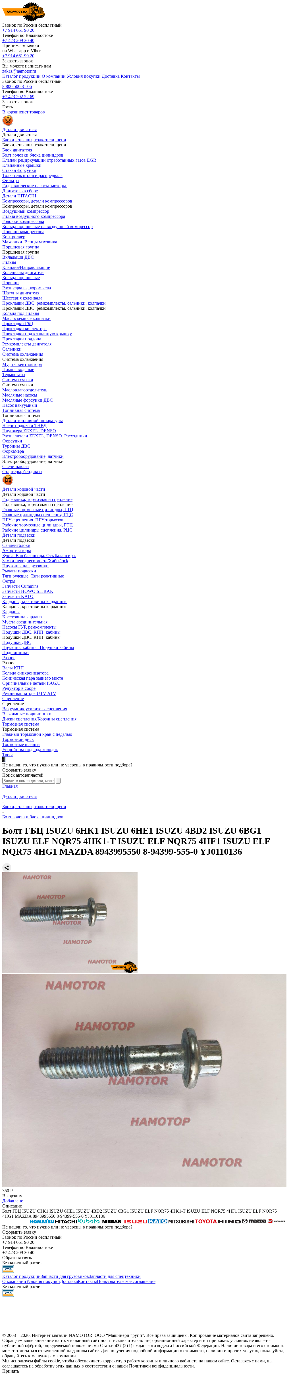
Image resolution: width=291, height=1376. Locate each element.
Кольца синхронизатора (25, 673)
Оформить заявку (19, 770)
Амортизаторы (16, 550)
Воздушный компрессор (25, 211)
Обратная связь (17, 1257)
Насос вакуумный (19, 405)
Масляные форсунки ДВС (27, 400)
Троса (7, 754)
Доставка (69, 1281)
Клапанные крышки (21, 165)
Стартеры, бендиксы (22, 471)
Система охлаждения (22, 354)
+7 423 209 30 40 (18, 40)
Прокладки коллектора (24, 328)
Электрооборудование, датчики (33, 456)
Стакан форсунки (19, 170)
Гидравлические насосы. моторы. (34, 185)
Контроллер (13, 236)
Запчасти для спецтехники (115, 1276)
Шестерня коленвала (22, 298)
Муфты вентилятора (22, 364)
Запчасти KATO (18, 596)
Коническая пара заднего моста (32, 678)
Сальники (12, 349)
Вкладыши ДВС (18, 257)
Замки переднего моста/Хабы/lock (35, 560)
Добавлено (12, 1200)
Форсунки (12, 441)
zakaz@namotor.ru (19, 71)
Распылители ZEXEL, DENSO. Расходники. (45, 435)
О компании (14, 1281)
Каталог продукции (21, 1276)
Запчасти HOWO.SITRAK (27, 591)
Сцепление (13, 698)
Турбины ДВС (16, 446)
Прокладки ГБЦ (18, 323)
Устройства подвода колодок (30, 749)
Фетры (8, 581)
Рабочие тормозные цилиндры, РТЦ (37, 524)
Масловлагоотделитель (24, 389)
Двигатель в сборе (20, 190)
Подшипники (15, 652)
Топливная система (21, 410)
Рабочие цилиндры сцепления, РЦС (37, 530)
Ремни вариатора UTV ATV (29, 693)
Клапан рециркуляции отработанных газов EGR (49, 160)
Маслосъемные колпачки (26, 318)
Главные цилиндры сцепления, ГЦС (37, 514)
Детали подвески (19, 535)
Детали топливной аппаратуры (32, 420)
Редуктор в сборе (19, 688)
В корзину (12, 1195)
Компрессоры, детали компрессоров (37, 201)
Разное (8, 657)
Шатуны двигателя (20, 292)
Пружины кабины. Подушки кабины (38, 647)
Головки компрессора (23, 221)
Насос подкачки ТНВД (24, 425)
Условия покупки (43, 1281)
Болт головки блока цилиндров (32, 155)
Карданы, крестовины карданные (34, 601)
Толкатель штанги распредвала (32, 175)
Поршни (10, 282)
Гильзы (9, 262)
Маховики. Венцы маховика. (30, 241)
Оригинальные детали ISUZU (31, 683)
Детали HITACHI (19, 195)
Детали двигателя (19, 796)
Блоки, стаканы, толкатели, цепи (34, 139)
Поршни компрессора (23, 231)
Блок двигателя (17, 149)
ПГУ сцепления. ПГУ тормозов (32, 519)
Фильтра (10, 180)
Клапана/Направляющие (26, 267)
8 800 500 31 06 (17, 86)
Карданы (11, 611)
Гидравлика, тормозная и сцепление (37, 499)
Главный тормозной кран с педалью (37, 734)
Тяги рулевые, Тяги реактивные (33, 576)
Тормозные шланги (21, 744)
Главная (10, 786)
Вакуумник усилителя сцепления (34, 708)
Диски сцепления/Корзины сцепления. (40, 719)
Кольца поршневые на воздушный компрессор (47, 226)
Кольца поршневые (21, 277)
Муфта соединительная (24, 621)
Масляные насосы (19, 395)
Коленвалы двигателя (23, 272)
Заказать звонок (17, 60)
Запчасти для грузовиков (65, 1276)
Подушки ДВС (16, 642)
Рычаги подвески (19, 570)
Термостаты (13, 374)
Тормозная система (20, 724)
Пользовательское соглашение (126, 1281)
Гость (7, 106)
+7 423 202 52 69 (18, 96)
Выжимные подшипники (26, 713)
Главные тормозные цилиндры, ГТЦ (37, 509)
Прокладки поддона (21, 338)
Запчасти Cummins (20, 586)
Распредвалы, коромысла (26, 287)
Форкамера (13, 451)
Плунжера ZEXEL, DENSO (29, 430)
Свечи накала (15, 466)
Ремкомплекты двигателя (26, 344)
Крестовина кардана (22, 616)
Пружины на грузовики (25, 565)
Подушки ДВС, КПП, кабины (31, 632)
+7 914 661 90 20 (18, 30)
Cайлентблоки (16, 545)
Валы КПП (13, 667)
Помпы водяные (18, 369)
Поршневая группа (20, 247)
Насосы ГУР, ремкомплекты (29, 627)
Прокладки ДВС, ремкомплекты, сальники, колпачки (54, 303)
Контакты (87, 1281)
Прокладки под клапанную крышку (37, 333)
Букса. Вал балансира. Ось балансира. (39, 555)
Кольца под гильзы (20, 313)
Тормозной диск (18, 739)
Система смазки (17, 379)
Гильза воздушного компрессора (33, 216)
